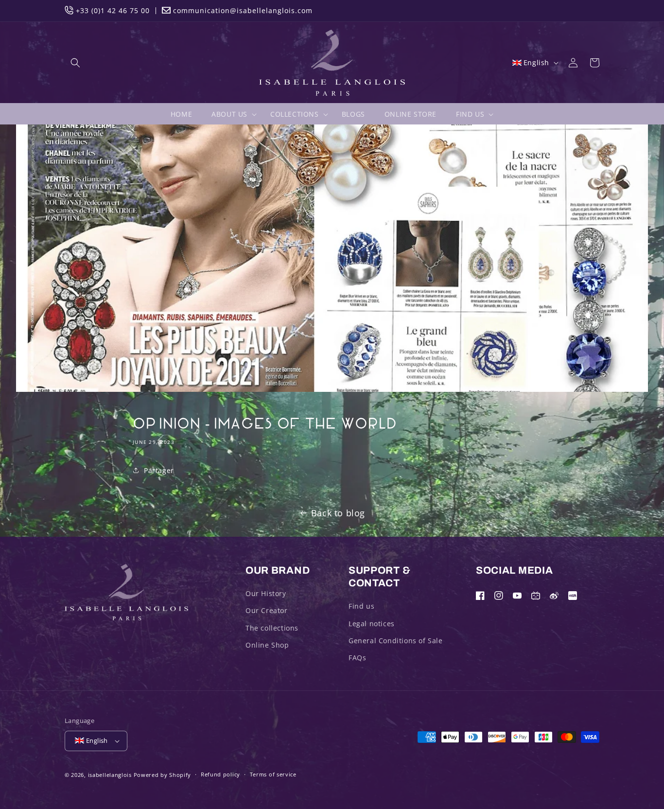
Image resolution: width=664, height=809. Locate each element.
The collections (271, 628)
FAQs (357, 657)
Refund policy (220, 774)
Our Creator (266, 610)
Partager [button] (159, 470)
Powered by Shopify (163, 774)
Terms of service (273, 774)
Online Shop (267, 645)
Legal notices (372, 623)
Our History (265, 593)
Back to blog (338, 513)
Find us (361, 606)
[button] (75, 62)
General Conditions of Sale (396, 640)
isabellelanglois (110, 774)
